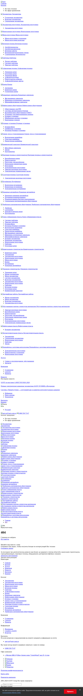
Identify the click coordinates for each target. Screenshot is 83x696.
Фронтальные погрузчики (30, 31)
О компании (9, 370)
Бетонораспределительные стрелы (17, 52)
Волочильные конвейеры (13, 137)
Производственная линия (13, 211)
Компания (4, 366)
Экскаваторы (16, 14)
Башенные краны (11, 90)
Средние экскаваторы (12, 278)
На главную (5, 539)
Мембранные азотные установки (16, 118)
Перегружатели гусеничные (14, 352)
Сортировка (9, 210)
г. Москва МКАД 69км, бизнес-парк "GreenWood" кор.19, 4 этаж (27, 655)
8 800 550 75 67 (23, 413)
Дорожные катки (11, 72)
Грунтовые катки (11, 74)
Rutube (8, 665)
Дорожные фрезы (11, 75)
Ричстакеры (9, 166)
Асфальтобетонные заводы (14, 81)
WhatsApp (9, 667)
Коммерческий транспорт (29, 144)
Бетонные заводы (11, 51)
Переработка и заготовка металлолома (42, 347)
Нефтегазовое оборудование (32, 105)
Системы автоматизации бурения (16, 111)
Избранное (8, 393)
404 (6, 522)
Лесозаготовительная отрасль (33, 333)
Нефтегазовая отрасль (25, 326)
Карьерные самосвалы (26, 95)
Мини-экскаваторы (11, 276)
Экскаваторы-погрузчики (29, 24)
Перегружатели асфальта (13, 79)
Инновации (9, 629)
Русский (8, 410)
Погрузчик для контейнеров (14, 162)
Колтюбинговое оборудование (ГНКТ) (18, 112)
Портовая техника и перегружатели (40, 155)
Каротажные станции (12, 120)
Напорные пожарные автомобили (16, 195)
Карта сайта (5, 674)
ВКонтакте (10, 663)
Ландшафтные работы (25, 294)
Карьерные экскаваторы (13, 240)
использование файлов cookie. (11, 692)
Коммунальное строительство (33, 249)
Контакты (4, 400)
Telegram (9, 659)
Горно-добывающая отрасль (31, 217)
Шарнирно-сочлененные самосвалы (17, 100)
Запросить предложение (9, 555)
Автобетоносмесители (12, 49)
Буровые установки (11, 116)
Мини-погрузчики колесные (14, 40)
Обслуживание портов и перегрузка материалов (53, 306)
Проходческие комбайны (13, 141)
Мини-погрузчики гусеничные (15, 38)
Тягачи (7, 150)
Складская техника (22, 174)
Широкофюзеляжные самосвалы (16, 102)
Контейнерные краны (12, 158)
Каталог (3, 5)
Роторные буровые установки (15, 130)
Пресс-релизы (9, 395)
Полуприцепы (10, 151)
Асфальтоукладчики (12, 77)
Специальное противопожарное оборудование (21, 201)
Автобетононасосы (11, 47)
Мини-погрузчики (22, 35)
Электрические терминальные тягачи (18, 171)
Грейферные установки (13, 128)
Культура (8, 633)
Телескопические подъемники (15, 188)
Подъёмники (16, 181)
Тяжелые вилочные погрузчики (16, 169)
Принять (70, 691)
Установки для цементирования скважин (19, 114)
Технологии (9, 397)
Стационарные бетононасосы (15, 54)
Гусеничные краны (11, 91)
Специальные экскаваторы (14, 21)
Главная (3, 3)
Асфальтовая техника (25, 68)
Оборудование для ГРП (13, 109)
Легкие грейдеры (11, 61)
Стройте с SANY (11, 631)
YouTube (9, 661)
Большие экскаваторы (12, 238)
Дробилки (8, 208)
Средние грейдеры (11, 63)
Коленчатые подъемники (13, 185)
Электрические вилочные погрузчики (18, 178)
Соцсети (8, 372)
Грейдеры (13, 58)
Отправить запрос (7, 548)
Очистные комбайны (12, 139)
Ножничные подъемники (13, 187)
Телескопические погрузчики (15, 167)
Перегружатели (10, 160)
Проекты (8, 373)
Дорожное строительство (29, 269)
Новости (4, 377)
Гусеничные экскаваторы (13, 17)
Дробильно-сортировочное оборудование (45, 204)
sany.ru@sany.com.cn (9, 413)
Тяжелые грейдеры (11, 65)
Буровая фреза (10, 127)
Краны (9, 84)
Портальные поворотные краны (16, 164)
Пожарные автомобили (27, 192)
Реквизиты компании (8, 677)
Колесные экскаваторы (13, 19)
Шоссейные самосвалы (13, 148)
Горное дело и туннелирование (35, 134)
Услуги (3, 358)
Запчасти (8, 363)
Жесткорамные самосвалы (14, 98)
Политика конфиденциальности (12, 670)
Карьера (3, 402)
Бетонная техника (21, 44)
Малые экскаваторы (12, 274)
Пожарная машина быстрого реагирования (20, 199)
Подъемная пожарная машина (15, 197)
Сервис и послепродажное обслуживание (19, 361)
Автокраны (9, 88)
